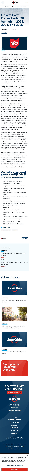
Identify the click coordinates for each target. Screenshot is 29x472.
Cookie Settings (17, 448)
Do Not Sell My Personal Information (14, 465)
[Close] (27, 455)
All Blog (4, 238)
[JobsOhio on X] (14, 438)
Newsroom (7, 6)
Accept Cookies (14, 469)
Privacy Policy (16, 446)
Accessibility (10, 448)
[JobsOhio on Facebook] (21, 438)
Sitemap (22, 446)
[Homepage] (14, 2)
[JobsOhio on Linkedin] (7, 438)
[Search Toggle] (2, 2)
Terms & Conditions (9, 446)
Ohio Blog (14, 6)
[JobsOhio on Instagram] (18, 438)
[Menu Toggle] (26, 2)
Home (2, 6)
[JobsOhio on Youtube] (11, 438)
